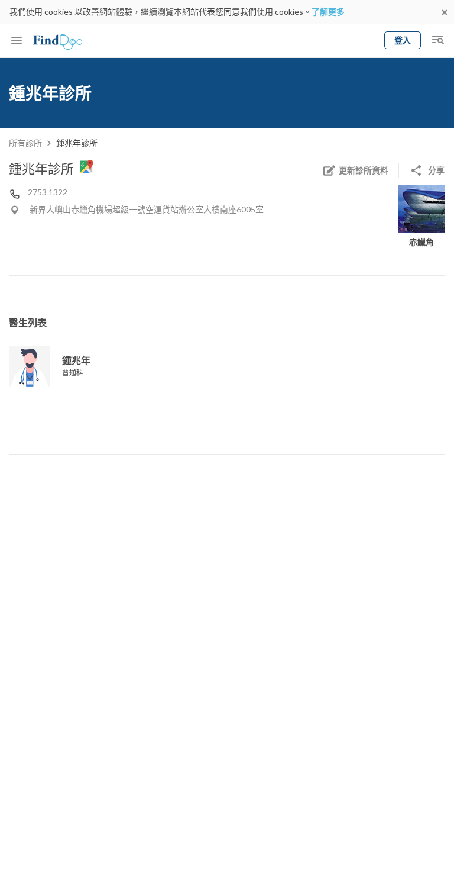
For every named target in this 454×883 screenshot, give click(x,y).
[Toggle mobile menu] (16, 40)
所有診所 (25, 143)
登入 (402, 40)
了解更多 (328, 12)
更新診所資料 (363, 170)
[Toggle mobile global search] (437, 40)
